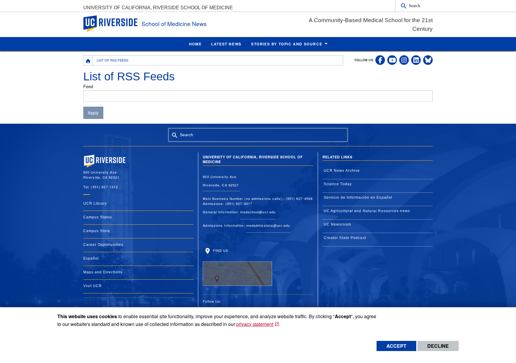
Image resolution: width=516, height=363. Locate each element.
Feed (88, 86)
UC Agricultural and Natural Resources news (367, 211)
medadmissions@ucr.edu (268, 225)
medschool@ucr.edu (258, 211)
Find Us (219, 250)
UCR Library (95, 203)
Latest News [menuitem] (226, 44)
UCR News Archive (342, 171)
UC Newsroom (337, 224)
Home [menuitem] (195, 44)
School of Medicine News (174, 23)
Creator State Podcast (345, 238)
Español (91, 258)
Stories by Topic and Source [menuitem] (286, 44)
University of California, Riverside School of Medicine (158, 7)
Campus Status (97, 217)
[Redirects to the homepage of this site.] (88, 60)
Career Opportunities (103, 245)
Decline (438, 345)
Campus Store (96, 231)
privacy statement (254, 324)
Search (414, 5)
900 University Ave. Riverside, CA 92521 (221, 180)
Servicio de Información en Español (358, 197)
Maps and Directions (102, 272)
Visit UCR (92, 286)
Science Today (338, 184)
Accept (396, 345)
